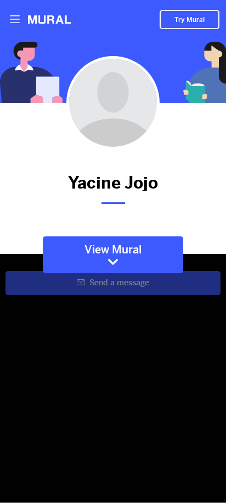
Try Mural (189, 19)
